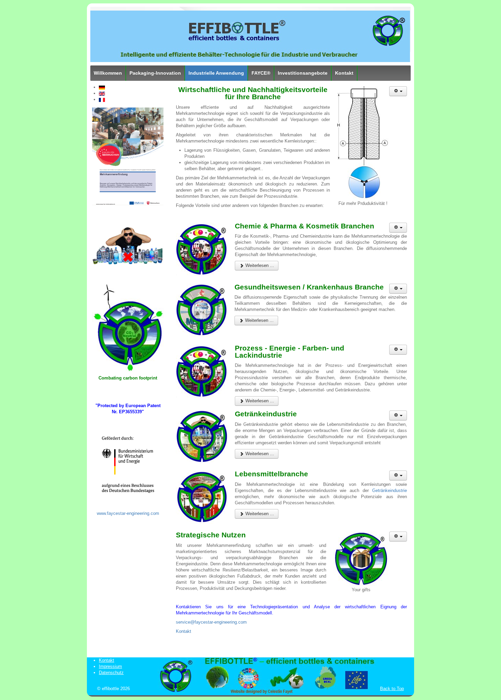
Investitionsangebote (303, 73)
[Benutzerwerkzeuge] (398, 91)
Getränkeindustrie (389, 490)
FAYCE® (261, 73)
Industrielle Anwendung (216, 73)
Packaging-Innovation (155, 73)
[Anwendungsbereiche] (128, 327)
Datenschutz (111, 672)
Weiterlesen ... (259, 265)
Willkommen (108, 73)
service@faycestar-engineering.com (211, 622)
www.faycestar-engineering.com (128, 513)
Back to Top (392, 688)
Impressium (110, 666)
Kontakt (344, 73)
